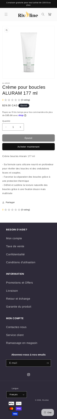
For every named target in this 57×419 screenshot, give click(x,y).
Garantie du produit (18, 306)
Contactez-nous (16, 327)
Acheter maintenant (28, 146)
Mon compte (14, 238)
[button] (6, 14)
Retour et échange (18, 298)
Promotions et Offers (19, 282)
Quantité (6, 121)
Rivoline (45, 400)
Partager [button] (10, 202)
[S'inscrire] (47, 363)
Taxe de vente (15, 246)
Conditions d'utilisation (20, 262)
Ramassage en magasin (21, 342)
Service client (15, 335)
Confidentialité (15, 254)
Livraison (12, 290)
